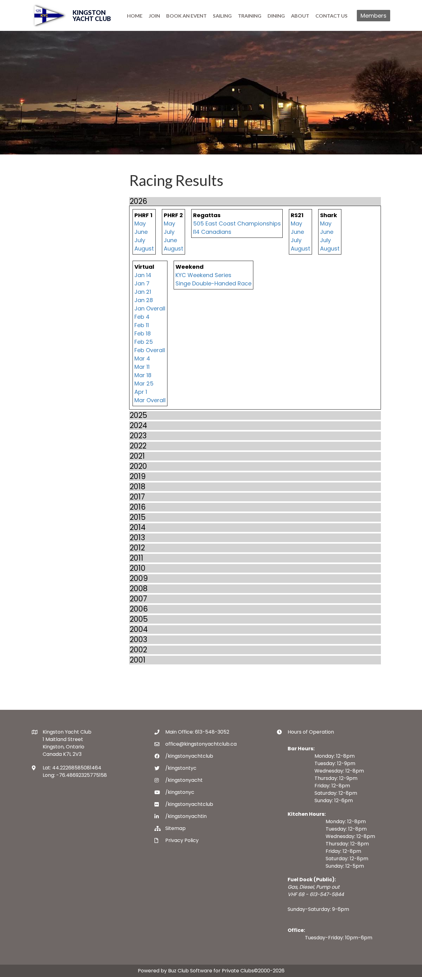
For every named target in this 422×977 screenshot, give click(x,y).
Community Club (64, 249)
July (139, 240)
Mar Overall (150, 400)
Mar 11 (142, 367)
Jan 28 (143, 300)
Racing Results (61, 275)
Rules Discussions (65, 283)
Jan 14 (142, 275)
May (140, 223)
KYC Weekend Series (203, 275)
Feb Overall (149, 350)
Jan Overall (149, 308)
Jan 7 (142, 283)
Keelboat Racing (64, 223)
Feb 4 (142, 317)
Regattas (53, 240)
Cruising (52, 231)
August (144, 248)
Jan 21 (142, 292)
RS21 (47, 292)
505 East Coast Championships (237, 223)
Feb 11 (141, 325)
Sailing (50, 214)
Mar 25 (144, 383)
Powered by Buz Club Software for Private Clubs (196, 970)
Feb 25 (143, 342)
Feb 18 (142, 333)
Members (373, 15)
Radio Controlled (66, 257)
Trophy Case (58, 266)
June (141, 232)
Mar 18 (142, 375)
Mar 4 (142, 358)
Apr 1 (140, 392)
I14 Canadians (212, 232)
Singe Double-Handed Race (213, 283)
